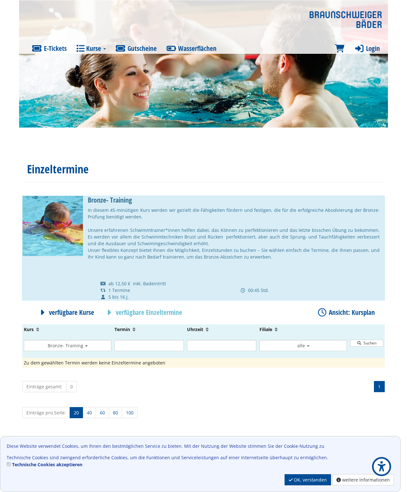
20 (76, 413)
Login (372, 48)
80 (115, 413)
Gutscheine (141, 48)
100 (130, 413)
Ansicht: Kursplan (351, 312)
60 (102, 413)
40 (89, 413)
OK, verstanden (310, 480)
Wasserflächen (196, 48)
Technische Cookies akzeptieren (47, 464)
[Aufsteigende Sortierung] (37, 329)
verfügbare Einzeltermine (148, 312)
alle (301, 346)
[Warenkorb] (339, 48)
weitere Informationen (365, 480)
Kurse (94, 48)
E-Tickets (54, 48)
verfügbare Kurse (70, 312)
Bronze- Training (66, 346)
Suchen (369, 343)
